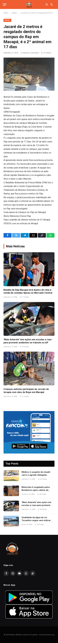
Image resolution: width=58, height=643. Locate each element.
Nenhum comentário (31, 53)
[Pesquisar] (47, 4)
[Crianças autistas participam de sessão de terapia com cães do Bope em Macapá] (29, 368)
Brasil (7, 20)
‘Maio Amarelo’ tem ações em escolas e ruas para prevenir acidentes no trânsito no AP (36, 505)
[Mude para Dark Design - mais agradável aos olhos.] (51, 4)
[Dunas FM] (29, 4)
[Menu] (4, 4)
